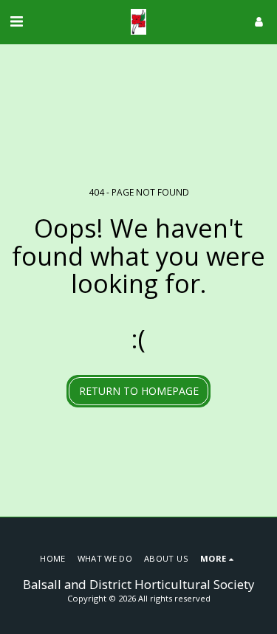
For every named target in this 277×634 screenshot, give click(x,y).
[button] (16, 21)
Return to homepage (139, 391)
